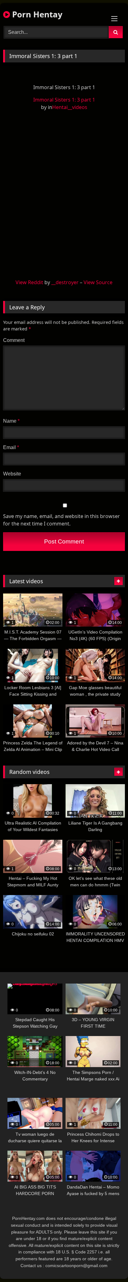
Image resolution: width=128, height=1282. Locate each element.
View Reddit (29, 282)
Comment (14, 340)
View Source (98, 282)
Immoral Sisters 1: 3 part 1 (64, 99)
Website (12, 473)
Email (11, 447)
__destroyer (65, 282)
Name (11, 421)
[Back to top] (109, 1263)
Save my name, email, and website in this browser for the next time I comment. (61, 520)
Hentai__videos (69, 107)
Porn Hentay (36, 14)
